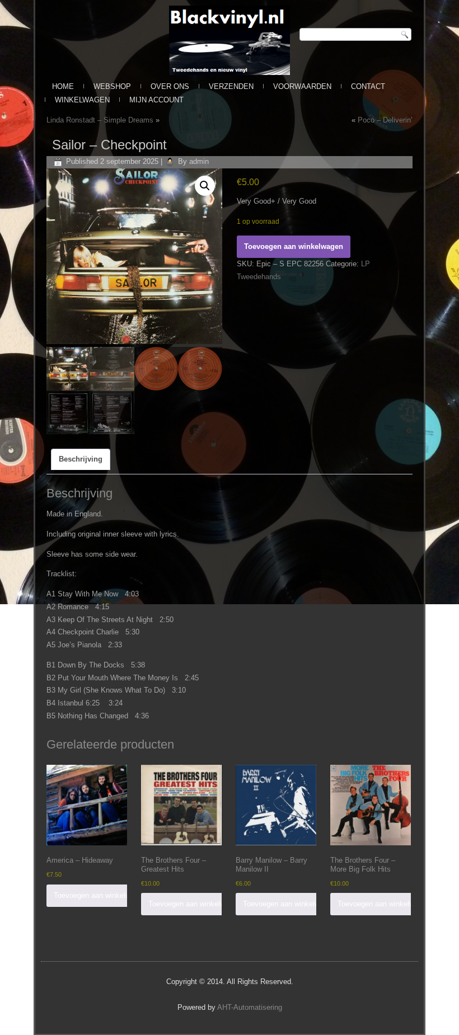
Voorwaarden (302, 86)
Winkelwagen (82, 100)
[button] (205, 186)
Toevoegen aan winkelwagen (293, 246)
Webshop (112, 86)
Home (63, 86)
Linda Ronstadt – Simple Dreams (99, 120)
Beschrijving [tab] (80, 459)
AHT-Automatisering (249, 1007)
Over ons (170, 86)
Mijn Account (156, 100)
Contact (368, 86)
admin (199, 161)
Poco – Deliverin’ (385, 120)
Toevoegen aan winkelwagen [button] (100, 895)
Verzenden (231, 86)
